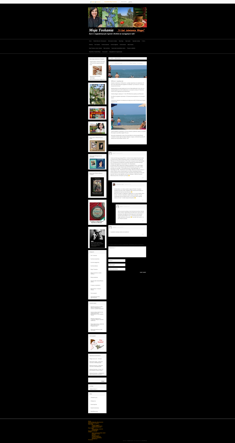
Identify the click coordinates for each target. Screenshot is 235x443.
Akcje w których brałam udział (98, 433)
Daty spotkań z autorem (97, 429)
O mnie (89, 432)
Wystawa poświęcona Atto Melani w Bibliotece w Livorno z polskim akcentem (97, 307)
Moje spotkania (94, 277)
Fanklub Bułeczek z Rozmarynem (95, 422)
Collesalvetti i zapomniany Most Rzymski (96, 374)
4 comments (140, 63)
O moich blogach (95, 425)
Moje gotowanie (95, 435)
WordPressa (144, 440)
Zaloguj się (93, 401)
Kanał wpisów (94, 404)
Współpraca (94, 438)
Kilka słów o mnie (96, 434)
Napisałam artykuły (92, 431)
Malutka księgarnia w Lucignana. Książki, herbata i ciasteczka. (97, 319)
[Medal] (97, 223)
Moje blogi (90, 424)
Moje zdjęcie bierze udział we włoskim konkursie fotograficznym (97, 325)
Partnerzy (90, 439)
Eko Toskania (94, 255)
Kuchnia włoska (94, 266)
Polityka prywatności (96, 427)
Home (112, 58)
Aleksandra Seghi (118, 63)
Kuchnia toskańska (95, 259)
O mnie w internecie (96, 436)
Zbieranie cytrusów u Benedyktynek (96, 362)
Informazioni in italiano (93, 423)
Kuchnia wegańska (95, 262)
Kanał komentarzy (95, 408)
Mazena (114, 227)
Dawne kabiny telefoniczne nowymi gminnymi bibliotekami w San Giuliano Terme (97, 313)
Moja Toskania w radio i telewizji (96, 273)
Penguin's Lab (130, 440)
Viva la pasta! (94, 293)
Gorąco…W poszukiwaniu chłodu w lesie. (96, 370)
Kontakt (100, 358)
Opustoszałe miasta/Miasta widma (97, 281)
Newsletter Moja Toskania (110, 1)
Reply (143, 177)
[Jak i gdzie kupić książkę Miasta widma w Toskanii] (97, 187)
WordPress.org (94, 411)
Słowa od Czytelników (97, 437)
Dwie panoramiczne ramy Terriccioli (96, 330)
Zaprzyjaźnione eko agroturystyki (95, 297)
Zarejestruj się (94, 397)
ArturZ (114, 153)
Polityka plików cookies (97, 426)
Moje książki (91, 428)
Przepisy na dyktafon (95, 285)
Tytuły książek (95, 430)
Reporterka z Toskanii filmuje (96, 289)
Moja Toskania (117, 58)
